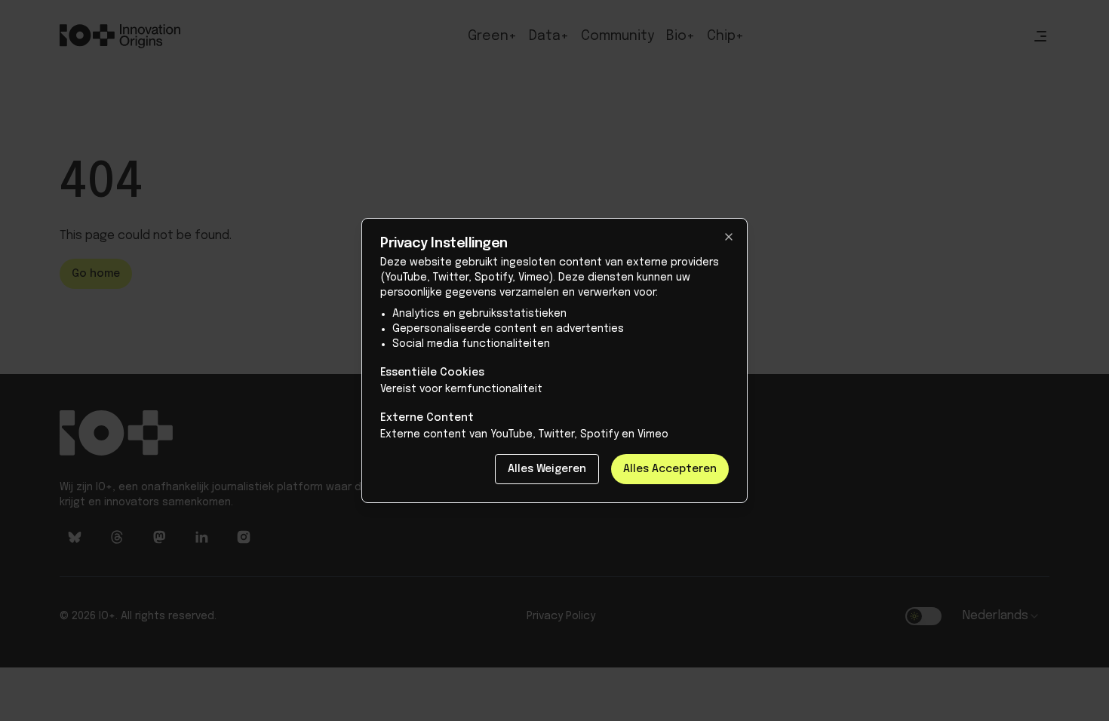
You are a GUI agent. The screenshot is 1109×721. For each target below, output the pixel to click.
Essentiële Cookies (432, 372)
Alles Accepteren (670, 469)
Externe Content (427, 418)
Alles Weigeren (547, 469)
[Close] (729, 237)
